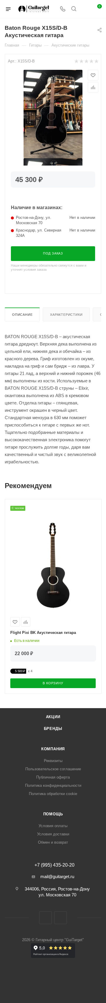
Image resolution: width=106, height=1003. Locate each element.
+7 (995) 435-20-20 (54, 865)
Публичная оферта (53, 777)
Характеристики (66, 314)
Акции (53, 717)
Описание (22, 314)
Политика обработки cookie (53, 794)
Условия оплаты (53, 826)
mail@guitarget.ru (57, 876)
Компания (53, 749)
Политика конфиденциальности (53, 785)
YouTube (60, 917)
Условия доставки (53, 834)
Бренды (53, 728)
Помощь (53, 814)
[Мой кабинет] (84, 9)
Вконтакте (45, 917)
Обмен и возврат (53, 842)
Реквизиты (53, 761)
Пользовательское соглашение (53, 769)
